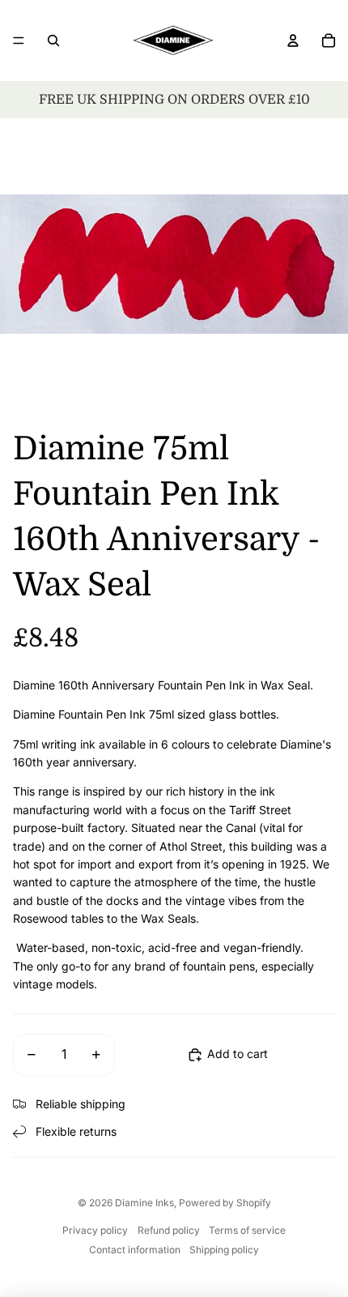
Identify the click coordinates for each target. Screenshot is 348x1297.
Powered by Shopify (225, 1203)
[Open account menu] (293, 40)
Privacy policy (95, 1230)
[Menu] (18, 40)
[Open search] (53, 40)
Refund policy (169, 1230)
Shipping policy (224, 1250)
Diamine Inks (144, 1203)
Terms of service (247, 1230)
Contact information (134, 1250)
